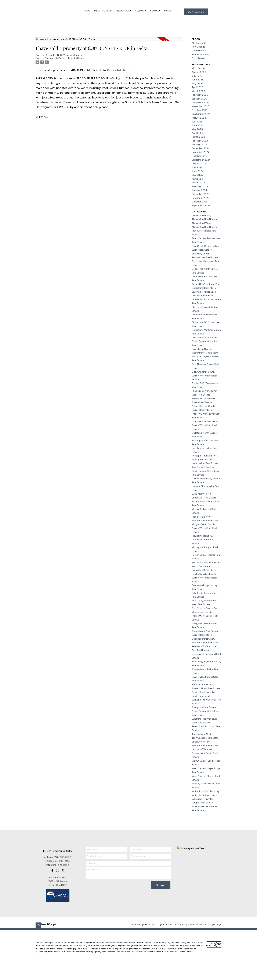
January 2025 (199, 144)
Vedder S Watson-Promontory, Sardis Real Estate (205, 753)
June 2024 (197, 171)
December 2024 (201, 148)
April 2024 (197, 178)
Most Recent (199, 68)
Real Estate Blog (200, 54)
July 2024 (197, 167)
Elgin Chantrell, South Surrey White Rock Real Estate (204, 375)
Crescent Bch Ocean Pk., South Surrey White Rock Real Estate (205, 341)
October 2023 (199, 201)
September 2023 (201, 205)
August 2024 (199, 163)
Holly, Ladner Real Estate (205, 463)
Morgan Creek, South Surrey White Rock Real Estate (204, 528)
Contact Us (196, 11)
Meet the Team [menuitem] (103, 10)
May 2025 (197, 129)
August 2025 (199, 117)
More (167, 10)
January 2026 (199, 98)
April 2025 (197, 133)
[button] (196, 11)
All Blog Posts (199, 43)
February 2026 (200, 94)
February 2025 (200, 140)
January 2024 (199, 190)
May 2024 (197, 175)
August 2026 (199, 72)
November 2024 (200, 152)
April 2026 (197, 87)
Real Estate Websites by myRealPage (204, 924)
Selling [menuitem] (139, 10)
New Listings (198, 46)
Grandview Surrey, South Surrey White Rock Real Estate (205, 425)
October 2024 (200, 155)
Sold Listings (198, 58)
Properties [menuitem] (122, 10)
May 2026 (197, 83)
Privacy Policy (181, 924)
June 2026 (197, 79)
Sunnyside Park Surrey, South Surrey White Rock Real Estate (205, 711)
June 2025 (197, 125)
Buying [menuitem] (154, 10)
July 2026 (197, 75)
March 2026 (198, 91)
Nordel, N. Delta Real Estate (206, 562)
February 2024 (200, 186)
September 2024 (201, 159)
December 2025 (200, 102)
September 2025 (201, 113)
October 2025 (199, 110)
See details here (118, 70)
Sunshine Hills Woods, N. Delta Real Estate (64, 58)
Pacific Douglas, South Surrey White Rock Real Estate (204, 577)
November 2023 (200, 197)
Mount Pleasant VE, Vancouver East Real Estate (203, 539)
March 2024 (198, 182)
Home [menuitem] (87, 10)
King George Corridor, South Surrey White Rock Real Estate (205, 471)
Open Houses (199, 50)
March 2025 (198, 136)
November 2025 (200, 106)
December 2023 (200, 194)
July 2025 (197, 121)
